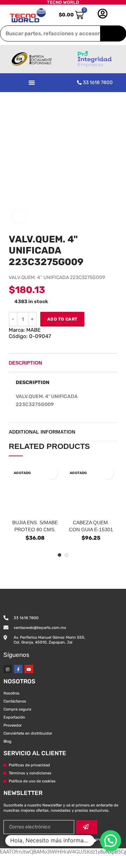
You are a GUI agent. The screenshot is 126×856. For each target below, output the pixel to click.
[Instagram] (8, 669)
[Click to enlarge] (19, 216)
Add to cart (62, 319)
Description (25, 363)
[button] (32, 82)
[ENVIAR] (86, 827)
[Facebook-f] (18, 669)
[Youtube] (28, 669)
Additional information (42, 432)
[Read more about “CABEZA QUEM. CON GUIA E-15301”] (108, 473)
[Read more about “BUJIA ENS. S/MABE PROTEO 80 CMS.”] (52, 473)
